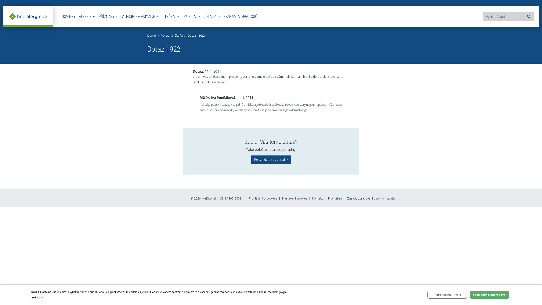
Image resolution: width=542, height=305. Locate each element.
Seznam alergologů (240, 16)
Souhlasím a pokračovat (490, 295)
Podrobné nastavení (447, 295)
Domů (151, 35)
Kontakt (317, 198)
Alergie (85, 16)
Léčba (170, 16)
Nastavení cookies (294, 198)
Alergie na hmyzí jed (140, 16)
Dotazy (210, 16)
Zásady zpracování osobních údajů (371, 198)
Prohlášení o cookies (263, 198)
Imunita (190, 16)
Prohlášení (335, 198)
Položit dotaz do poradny (271, 160)
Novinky (68, 16)
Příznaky (107, 16)
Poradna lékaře (172, 35)
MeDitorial (209, 198)
